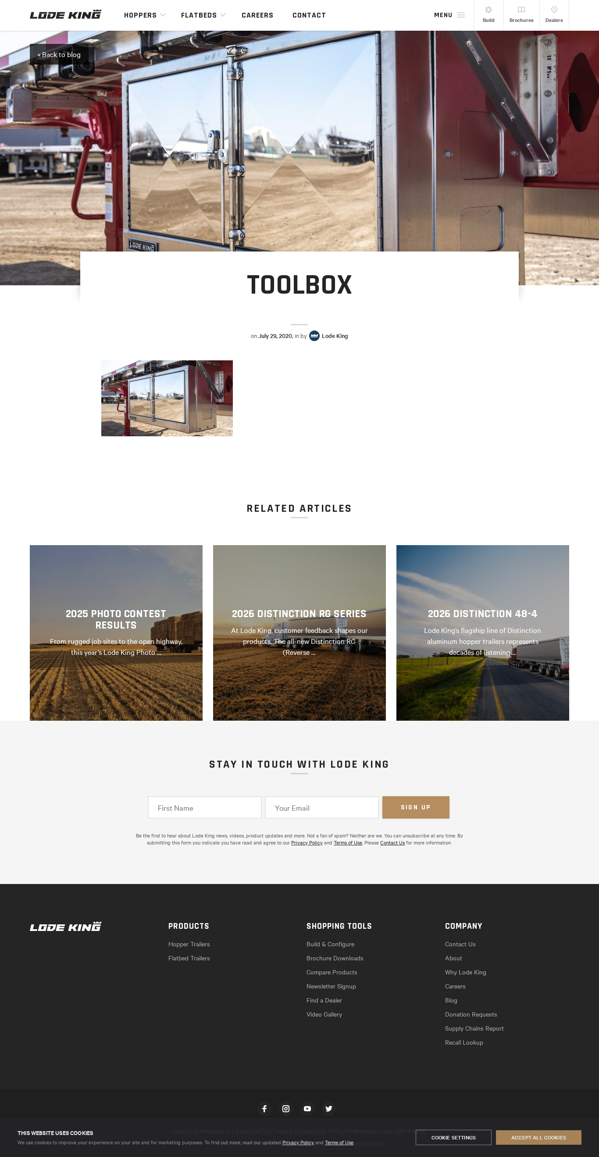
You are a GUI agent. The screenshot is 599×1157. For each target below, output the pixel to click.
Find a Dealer (324, 999)
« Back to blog (59, 54)
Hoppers (140, 15)
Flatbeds (199, 15)
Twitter (329, 1109)
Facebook (264, 1109)
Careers (258, 15)
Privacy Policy (298, 1142)
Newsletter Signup (331, 985)
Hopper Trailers (189, 943)
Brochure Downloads (335, 957)
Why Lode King (465, 971)
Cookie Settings (453, 1137)
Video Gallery (324, 1014)
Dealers (554, 19)
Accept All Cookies (538, 1137)
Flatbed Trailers (189, 957)
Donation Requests (471, 1014)
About (453, 957)
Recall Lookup (464, 1042)
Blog (451, 999)
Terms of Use (339, 1142)
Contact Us (392, 842)
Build (489, 19)
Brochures (522, 19)
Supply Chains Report (474, 1028)
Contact (309, 15)
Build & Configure (330, 943)
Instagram (286, 1109)
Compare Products (332, 971)
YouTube (307, 1109)
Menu (443, 15)
